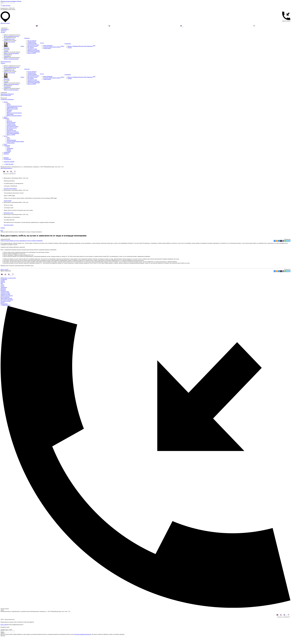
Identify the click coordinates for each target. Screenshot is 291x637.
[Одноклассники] (277, 241)
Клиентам (9, 121)
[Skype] (287, 241)
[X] (281, 241)
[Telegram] (289, 241)
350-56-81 (5, 305)
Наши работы (4, 303)
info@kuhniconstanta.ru (6, 168)
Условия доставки (5, 293)
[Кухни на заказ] (8, 278)
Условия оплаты (5, 291)
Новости (3, 282)
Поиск (2, 632)
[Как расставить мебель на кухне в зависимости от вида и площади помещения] (22, 240)
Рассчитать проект (8, 225)
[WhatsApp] (285, 241)
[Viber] (283, 241)
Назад (8, 103)
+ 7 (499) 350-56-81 (5, 5)
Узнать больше (7, 200)
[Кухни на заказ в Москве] (11, 1)
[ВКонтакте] (275, 241)
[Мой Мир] (279, 241)
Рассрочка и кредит (6, 301)
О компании (10, 148)
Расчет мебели (13, 188)
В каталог (6, 188)
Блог (2, 283)
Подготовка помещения (7, 299)
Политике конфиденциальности (83, 634)
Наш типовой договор (6, 298)
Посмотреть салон (8, 212)
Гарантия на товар (5, 294)
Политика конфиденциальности (15, 624)
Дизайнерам (4, 287)
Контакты (3, 288)
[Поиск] (1, 4)
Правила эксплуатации (7, 295)
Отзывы (3, 280)
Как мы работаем (5, 297)
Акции (2, 284)
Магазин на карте (5, 23)
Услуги (8, 138)
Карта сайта (4, 624)
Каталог (9, 104)
